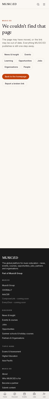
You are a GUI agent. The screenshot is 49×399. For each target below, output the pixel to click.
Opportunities (25, 61)
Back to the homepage (15, 76)
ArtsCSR (5, 294)
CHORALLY (7, 290)
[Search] (38, 4)
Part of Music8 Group (12, 273)
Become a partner (10, 383)
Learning (8, 61)
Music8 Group (8, 285)
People (27, 67)
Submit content (9, 387)
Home (5, 397)
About (4, 374)
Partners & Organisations (13, 338)
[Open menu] (44, 4)
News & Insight (11, 54)
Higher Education (10, 356)
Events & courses (10, 320)
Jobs (39, 61)
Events (28, 54)
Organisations (11, 67)
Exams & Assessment (11, 351)
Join (44, 397)
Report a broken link (14, 83)
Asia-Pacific (7, 360)
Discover (15, 397)
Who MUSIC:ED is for (11, 378)
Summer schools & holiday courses (17, 333)
